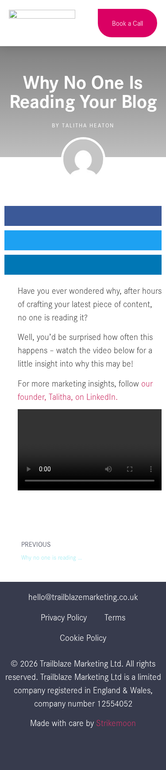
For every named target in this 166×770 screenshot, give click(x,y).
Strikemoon (116, 722)
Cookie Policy (83, 637)
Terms (114, 617)
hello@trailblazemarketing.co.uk (83, 596)
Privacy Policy (64, 617)
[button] (83, 23)
